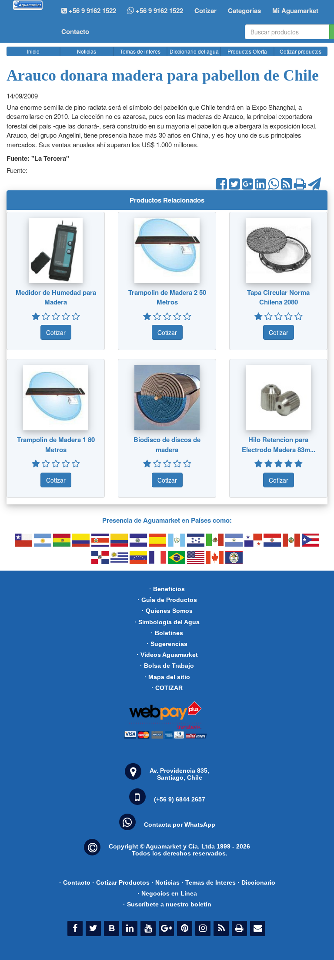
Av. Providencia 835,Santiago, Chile (179, 774)
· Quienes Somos (167, 610)
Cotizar (205, 10)
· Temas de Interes (208, 882)
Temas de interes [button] (140, 51)
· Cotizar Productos (121, 882)
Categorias (244, 10)
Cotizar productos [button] (300, 51)
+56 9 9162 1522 (158, 10)
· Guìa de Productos (167, 599)
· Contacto (74, 882)
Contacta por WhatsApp (179, 824)
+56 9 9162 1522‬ (91, 10)
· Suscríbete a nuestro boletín (167, 904)
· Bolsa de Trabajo (167, 665)
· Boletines (167, 632)
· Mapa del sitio (167, 676)
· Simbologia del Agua (167, 622)
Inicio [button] (33, 51)
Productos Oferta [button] (247, 51)
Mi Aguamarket (295, 10)
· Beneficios (167, 588)
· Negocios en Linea (167, 893)
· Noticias (165, 882)
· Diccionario (256, 882)
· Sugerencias (167, 643)
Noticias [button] (86, 51)
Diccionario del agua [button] (194, 51)
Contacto (75, 31)
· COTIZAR (167, 687)
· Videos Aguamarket (167, 654)
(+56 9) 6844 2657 (179, 799)
